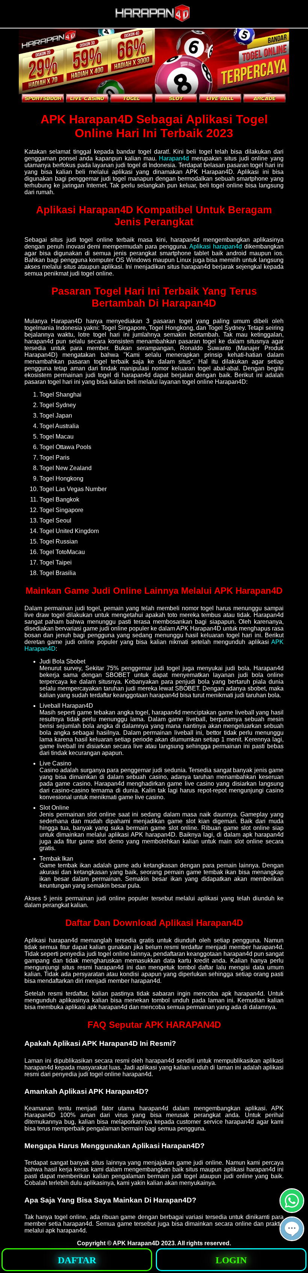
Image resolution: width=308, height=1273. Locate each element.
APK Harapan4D (136, 1243)
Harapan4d (174, 158)
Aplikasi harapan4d (215, 246)
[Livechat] (292, 1238)
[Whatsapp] (292, 1210)
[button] (292, 1229)
